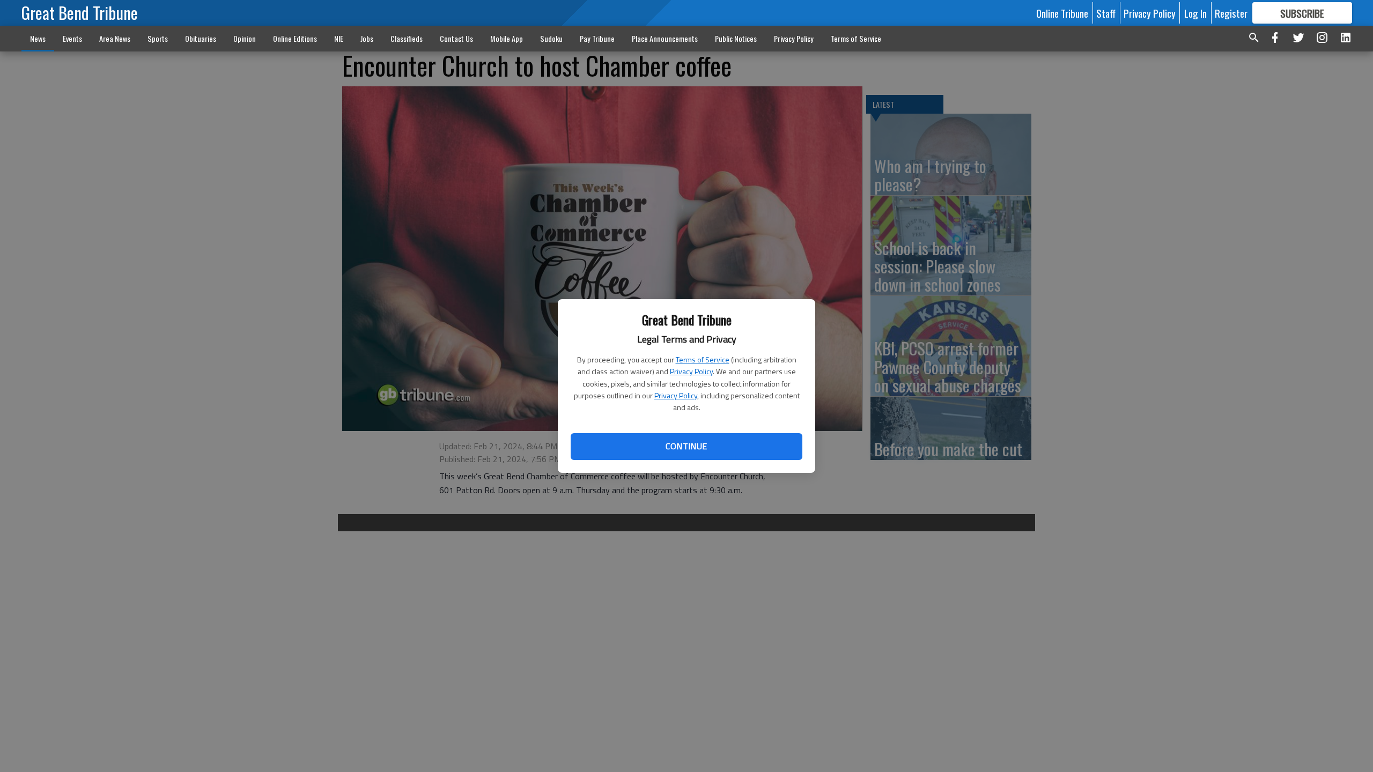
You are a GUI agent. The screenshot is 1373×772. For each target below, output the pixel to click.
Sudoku (551, 38)
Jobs (366, 38)
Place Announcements (665, 38)
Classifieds (406, 38)
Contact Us (456, 38)
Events (72, 38)
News (38, 38)
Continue (686, 446)
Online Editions (295, 38)
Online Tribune (1062, 13)
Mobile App (506, 38)
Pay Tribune (597, 38)
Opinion (244, 38)
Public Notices (736, 38)
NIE (338, 38)
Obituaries (200, 38)
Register (1231, 13)
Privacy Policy (691, 371)
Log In (1195, 13)
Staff (1106, 13)
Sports (157, 38)
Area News (114, 38)
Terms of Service (702, 359)
